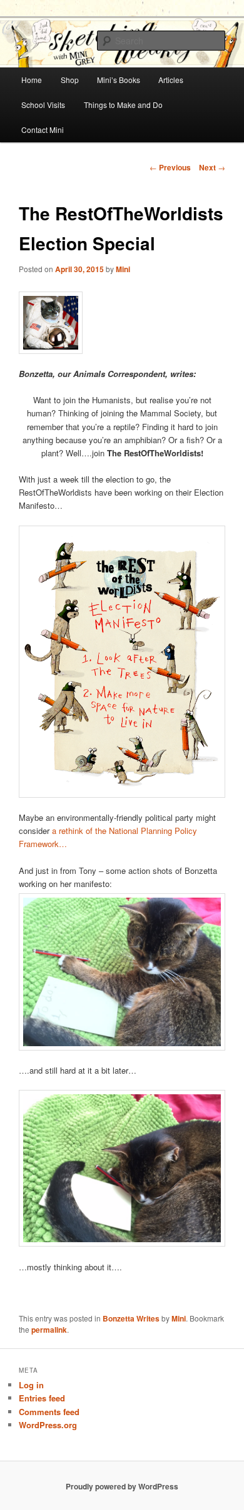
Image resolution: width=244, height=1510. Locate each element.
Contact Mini (42, 129)
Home (31, 79)
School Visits (43, 104)
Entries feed (42, 1398)
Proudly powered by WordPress (122, 1486)
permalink (49, 1329)
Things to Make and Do (123, 104)
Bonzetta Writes (131, 1318)
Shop (70, 79)
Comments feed (49, 1412)
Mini (123, 269)
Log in (31, 1385)
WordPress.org (48, 1425)
